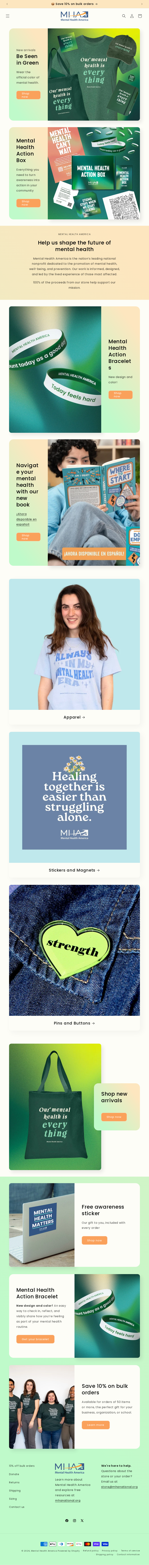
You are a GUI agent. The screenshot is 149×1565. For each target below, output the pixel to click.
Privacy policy (110, 1550)
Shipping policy (104, 1554)
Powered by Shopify (69, 1550)
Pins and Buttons (72, 1023)
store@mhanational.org (119, 1487)
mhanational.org (67, 1500)
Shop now (25, 95)
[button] (8, 16)
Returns (14, 1482)
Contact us (17, 1507)
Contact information (128, 1554)
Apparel (72, 717)
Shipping (15, 1490)
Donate (14, 1474)
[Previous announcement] (7, 4)
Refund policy (90, 1550)
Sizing (13, 1499)
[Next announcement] (142, 4)
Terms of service (130, 1550)
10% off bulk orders (22, 1466)
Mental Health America (44, 1550)
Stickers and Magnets (72, 870)
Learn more (95, 1425)
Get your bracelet (35, 1339)
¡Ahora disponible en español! (26, 519)
